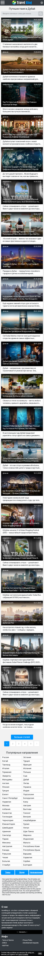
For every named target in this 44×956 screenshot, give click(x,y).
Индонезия (28, 839)
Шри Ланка (28, 831)
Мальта (26, 842)
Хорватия (27, 857)
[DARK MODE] (42, 3)
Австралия (7, 846)
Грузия (26, 824)
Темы (7, 872)
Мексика (6, 842)
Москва (5, 805)
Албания (6, 809)
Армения (6, 831)
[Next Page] (36, 743)
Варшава (27, 854)
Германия (6, 772)
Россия (5, 757)
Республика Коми (31, 846)
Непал (26, 828)
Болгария (27, 865)
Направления (36, 872)
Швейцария (7, 828)
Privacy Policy (27, 940)
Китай (5, 761)
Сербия (26, 861)
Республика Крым (31, 850)
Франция (27, 764)
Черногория (7, 820)
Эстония (27, 757)
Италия (5, 768)
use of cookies (23, 954)
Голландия (7, 816)
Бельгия (6, 861)
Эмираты (6, 776)
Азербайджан (29, 820)
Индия (26, 790)
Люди (21, 872)
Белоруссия (28, 798)
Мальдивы (7, 779)
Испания (27, 768)
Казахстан (7, 813)
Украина (27, 787)
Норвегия (6, 802)
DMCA (4, 943)
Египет (5, 794)
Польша (27, 772)
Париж (5, 839)
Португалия (28, 794)
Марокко (27, 835)
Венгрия (27, 816)
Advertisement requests (30, 943)
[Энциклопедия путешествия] (22, 2)
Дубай (26, 779)
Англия (5, 783)
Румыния (6, 854)
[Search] (40, 13)
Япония (5, 787)
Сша (25, 776)
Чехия (5, 857)
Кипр (25, 802)
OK (40, 953)
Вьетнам (27, 809)
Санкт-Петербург (10, 798)
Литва (26, 783)
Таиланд (6, 764)
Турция (26, 761)
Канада (5, 850)
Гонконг (26, 813)
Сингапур (6, 835)
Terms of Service (8, 940)
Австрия (27, 805)
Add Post (5, 945)
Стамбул (6, 865)
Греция (5, 790)
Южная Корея (8, 824)
